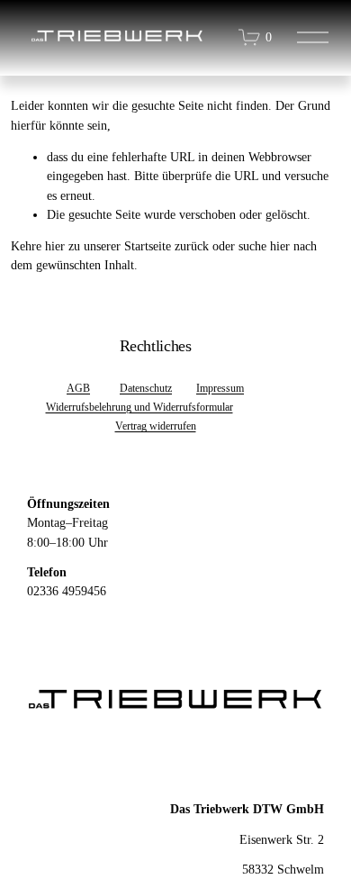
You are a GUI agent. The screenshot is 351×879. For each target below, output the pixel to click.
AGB (78, 388)
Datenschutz (146, 388)
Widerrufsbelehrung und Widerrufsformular (139, 407)
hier (55, 246)
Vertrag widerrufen (155, 426)
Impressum (220, 388)
